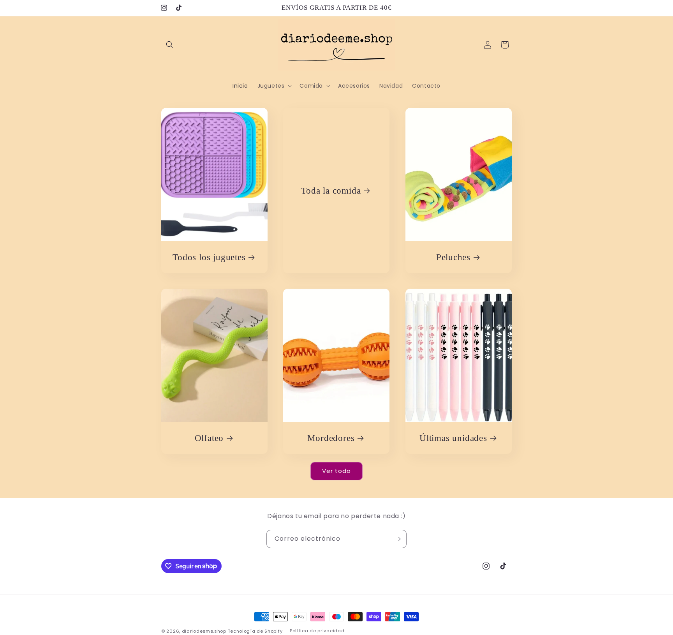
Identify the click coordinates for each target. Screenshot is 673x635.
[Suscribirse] (397, 539)
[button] (169, 44)
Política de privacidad (317, 631)
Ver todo (336, 471)
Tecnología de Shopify (255, 631)
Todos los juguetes (209, 257)
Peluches (453, 257)
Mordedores (331, 438)
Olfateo (209, 438)
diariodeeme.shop (204, 631)
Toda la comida (331, 190)
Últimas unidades (453, 438)
